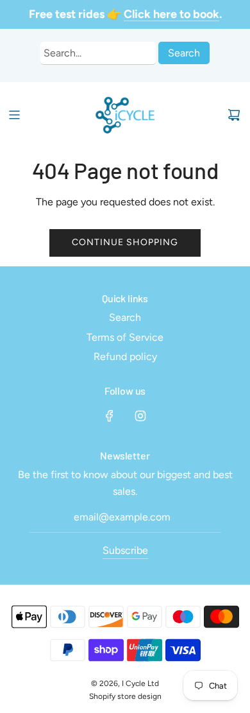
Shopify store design (125, 696)
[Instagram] (140, 416)
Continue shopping (125, 242)
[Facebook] (110, 416)
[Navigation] (14, 115)
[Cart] (234, 115)
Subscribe (125, 550)
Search (184, 53)
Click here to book (171, 14)
